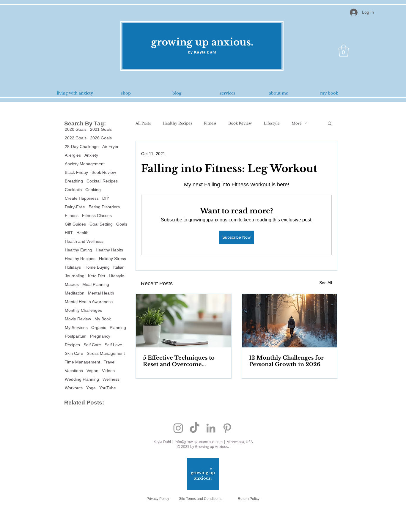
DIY (105, 198)
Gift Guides (75, 224)
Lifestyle (116, 275)
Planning (118, 327)
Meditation (74, 293)
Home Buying (97, 267)
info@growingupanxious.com (199, 441)
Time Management (82, 362)
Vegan (92, 370)
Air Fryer (110, 146)
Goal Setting (101, 224)
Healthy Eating (78, 250)
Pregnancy (100, 336)
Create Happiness (82, 198)
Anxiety (91, 155)
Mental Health (101, 293)
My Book (103, 319)
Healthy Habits (109, 250)
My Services (76, 327)
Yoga (91, 387)
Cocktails (73, 189)
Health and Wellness (84, 241)
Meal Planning (95, 284)
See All (325, 282)
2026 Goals (101, 138)
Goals (121, 224)
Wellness (111, 379)
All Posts (143, 123)
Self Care (92, 344)
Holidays (73, 267)
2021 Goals (101, 129)
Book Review (104, 172)
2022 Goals (75, 138)
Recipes (72, 344)
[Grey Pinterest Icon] (227, 428)
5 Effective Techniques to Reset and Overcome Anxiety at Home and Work (182, 361)
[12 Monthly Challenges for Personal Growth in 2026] (289, 320)
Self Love (113, 344)
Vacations (74, 370)
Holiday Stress (112, 258)
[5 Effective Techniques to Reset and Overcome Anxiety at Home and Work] (183, 320)
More (297, 123)
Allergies (73, 155)
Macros (72, 284)
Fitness (71, 215)
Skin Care (74, 353)
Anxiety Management (85, 163)
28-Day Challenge (82, 146)
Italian (119, 267)
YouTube (107, 387)
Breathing (74, 181)
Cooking (93, 189)
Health (82, 232)
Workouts (74, 387)
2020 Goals (75, 129)
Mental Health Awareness (89, 301)
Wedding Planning (82, 379)
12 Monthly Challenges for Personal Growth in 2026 (286, 361)
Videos (108, 370)
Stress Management (106, 353)
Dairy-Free (75, 206)
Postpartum (75, 336)
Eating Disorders (104, 206)
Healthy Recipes (80, 258)
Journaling (74, 275)
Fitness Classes (97, 215)
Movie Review (78, 319)
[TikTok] (194, 428)
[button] (344, 50)
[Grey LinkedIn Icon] (210, 428)
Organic (98, 327)
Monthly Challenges (83, 310)
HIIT (69, 232)
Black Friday (76, 172)
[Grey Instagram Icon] (178, 428)
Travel (109, 362)
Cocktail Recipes (102, 181)
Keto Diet (96, 275)
